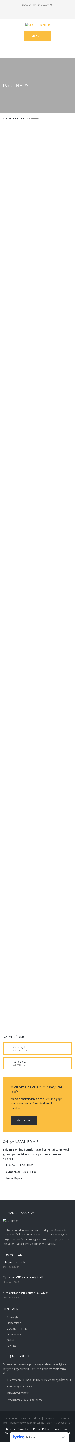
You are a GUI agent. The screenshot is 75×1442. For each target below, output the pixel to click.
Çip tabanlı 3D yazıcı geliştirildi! (23, 1277)
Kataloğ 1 (19, 1047)
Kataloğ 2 (19, 1061)
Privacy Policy (41, 1429)
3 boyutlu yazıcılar (15, 1262)
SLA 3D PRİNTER (17, 1328)
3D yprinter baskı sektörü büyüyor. (26, 1293)
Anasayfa (12, 1317)
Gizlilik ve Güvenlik (17, 1429)
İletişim (11, 1346)
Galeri (10, 1340)
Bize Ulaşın (23, 1120)
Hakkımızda (14, 1323)
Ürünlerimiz (14, 1334)
